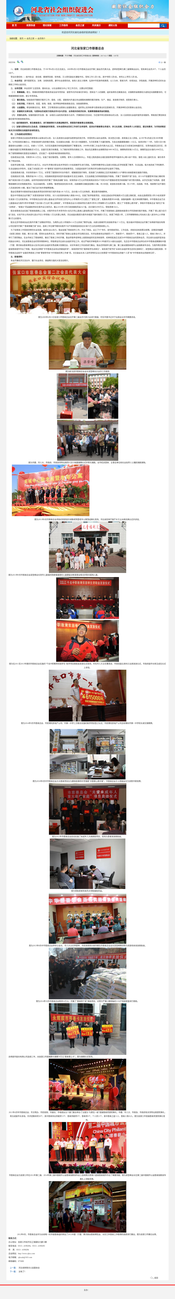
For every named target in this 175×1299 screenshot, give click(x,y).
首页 (21, 38)
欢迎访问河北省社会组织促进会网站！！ (49, 32)
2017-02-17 (104, 56)
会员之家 (80, 25)
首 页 (14, 25)
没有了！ (22, 1272)
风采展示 (96, 25)
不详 (66, 56)
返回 (156, 1278)
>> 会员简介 (40, 38)
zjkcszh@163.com (25, 1257)
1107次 (115, 56)
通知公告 (112, 25)
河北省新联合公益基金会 (29, 1268)
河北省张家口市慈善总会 (82, 56)
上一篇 (163, 62)
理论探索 (47, 25)
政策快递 (30, 25)
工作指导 (63, 25)
